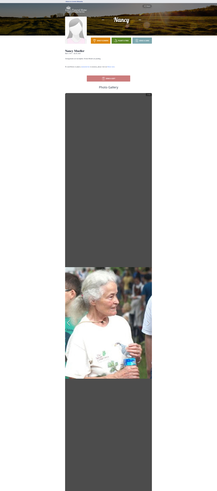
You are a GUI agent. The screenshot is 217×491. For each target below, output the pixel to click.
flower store (111, 67)
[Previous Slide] (68, 323)
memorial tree (85, 67)
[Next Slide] (148, 323)
